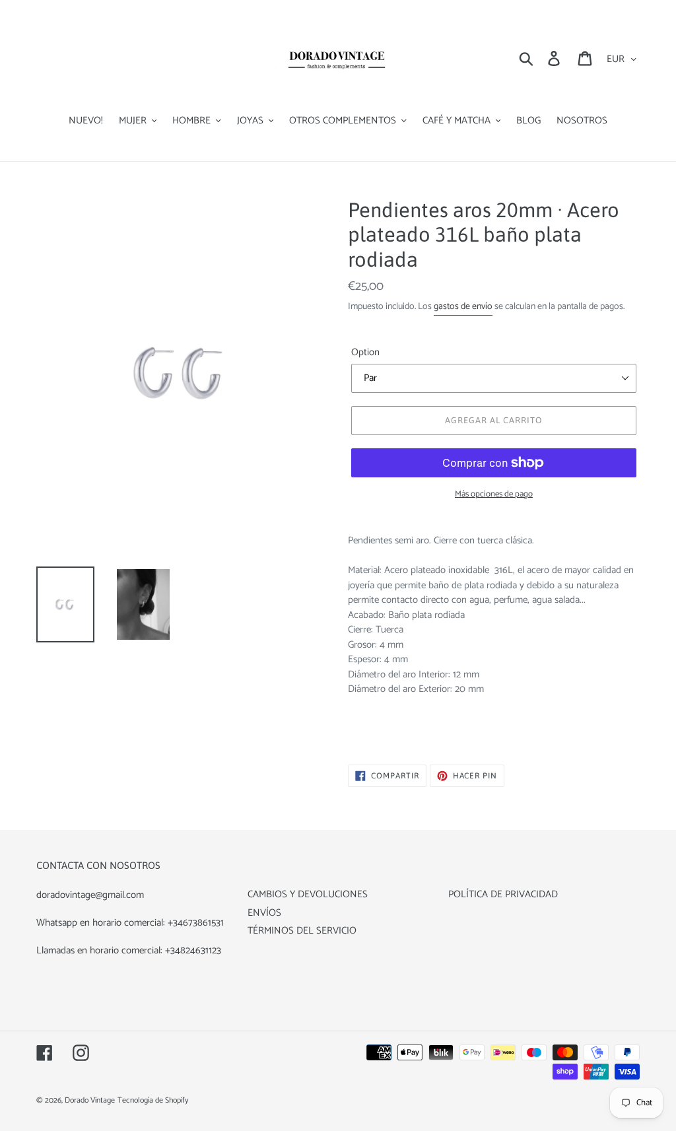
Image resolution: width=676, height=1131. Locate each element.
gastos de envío (463, 306)
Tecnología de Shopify (153, 1100)
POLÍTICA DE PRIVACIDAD (503, 894)
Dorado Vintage (90, 1100)
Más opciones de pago (494, 494)
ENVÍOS (264, 913)
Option (365, 352)
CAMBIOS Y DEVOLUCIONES (308, 894)
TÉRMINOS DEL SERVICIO (302, 930)
